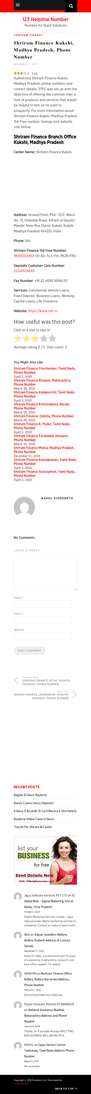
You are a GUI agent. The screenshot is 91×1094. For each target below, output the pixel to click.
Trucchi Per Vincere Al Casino (33, 827)
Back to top (64, 1088)
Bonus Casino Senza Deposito (34, 803)
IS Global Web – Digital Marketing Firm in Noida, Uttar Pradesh (49, 901)
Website (19, 630)
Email (18, 613)
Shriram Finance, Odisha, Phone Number (44, 416)
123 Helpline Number (45, 19)
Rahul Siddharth (57, 498)
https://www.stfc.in (42, 311)
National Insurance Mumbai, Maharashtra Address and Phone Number (45, 1015)
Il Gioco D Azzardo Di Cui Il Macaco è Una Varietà (45, 811)
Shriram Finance (28, 35)
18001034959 (24, 256)
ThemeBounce (21, 1084)
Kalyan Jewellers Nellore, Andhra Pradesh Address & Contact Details (47, 940)
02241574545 (24, 271)
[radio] (18, 338)
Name (18, 597)
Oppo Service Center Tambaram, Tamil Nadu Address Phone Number (49, 1050)
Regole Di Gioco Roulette (30, 795)
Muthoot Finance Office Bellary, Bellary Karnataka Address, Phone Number (48, 979)
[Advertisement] (45, 185)
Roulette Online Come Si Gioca (34, 819)
